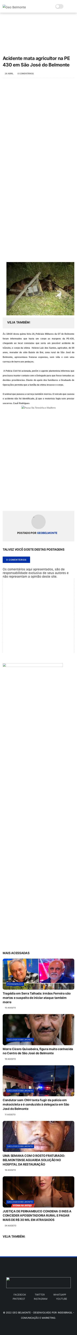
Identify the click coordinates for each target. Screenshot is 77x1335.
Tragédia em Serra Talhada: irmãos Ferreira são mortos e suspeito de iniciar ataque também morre (36, 998)
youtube (61, 1298)
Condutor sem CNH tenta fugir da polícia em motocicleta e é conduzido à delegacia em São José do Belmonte (36, 1104)
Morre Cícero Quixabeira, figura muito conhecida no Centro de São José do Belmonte (38, 1051)
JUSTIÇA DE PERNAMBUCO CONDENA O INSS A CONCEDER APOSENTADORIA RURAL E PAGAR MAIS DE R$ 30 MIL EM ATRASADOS (37, 1215)
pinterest (19, 1298)
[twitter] (13, 502)
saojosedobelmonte (20, 1039)
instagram (40, 1298)
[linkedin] (34, 502)
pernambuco (15, 984)
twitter (40, 1294)
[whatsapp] (20, 502)
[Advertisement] (38, 124)
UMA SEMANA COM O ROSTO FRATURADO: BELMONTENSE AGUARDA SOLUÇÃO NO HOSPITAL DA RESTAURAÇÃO (34, 1160)
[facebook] (6, 502)
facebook (20, 1294)
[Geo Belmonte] (14, 7)
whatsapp (59, 1294)
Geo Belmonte (21, 1312)
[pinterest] (27, 502)
